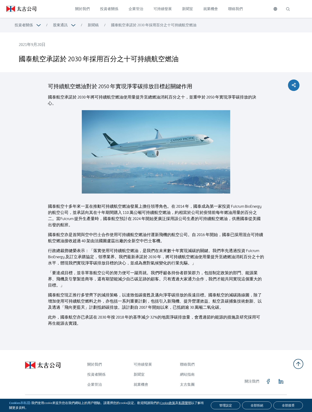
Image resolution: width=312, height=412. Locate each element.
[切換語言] (275, 9)
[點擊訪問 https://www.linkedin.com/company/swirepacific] (281, 381)
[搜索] (288, 9)
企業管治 (136, 9)
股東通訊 (60, 25)
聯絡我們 (235, 9)
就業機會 (210, 9)
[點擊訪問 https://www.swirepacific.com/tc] (18, 9)
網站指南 (187, 374)
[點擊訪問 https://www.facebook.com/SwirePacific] (268, 381)
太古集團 (187, 384)
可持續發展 (162, 9)
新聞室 (187, 9)
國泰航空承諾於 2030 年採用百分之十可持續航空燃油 (153, 25)
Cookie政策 (167, 403)
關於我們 (82, 9)
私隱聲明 (184, 403)
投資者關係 (109, 9)
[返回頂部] (298, 364)
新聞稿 (93, 25)
